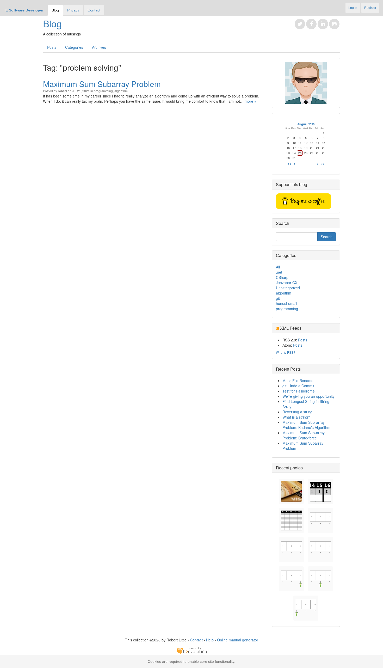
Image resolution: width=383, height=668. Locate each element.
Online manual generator (237, 639)
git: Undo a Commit (298, 385)
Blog (55, 10)
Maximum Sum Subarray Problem (102, 83)
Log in (352, 8)
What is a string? (296, 417)
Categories (74, 47)
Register (370, 8)
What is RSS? (285, 352)
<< (289, 163)
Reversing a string (297, 411)
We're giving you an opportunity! (309, 396)
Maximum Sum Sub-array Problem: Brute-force (303, 435)
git (278, 298)
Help (210, 639)
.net (279, 272)
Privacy (73, 10)
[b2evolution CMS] (191, 650)
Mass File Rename (297, 380)
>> (323, 163)
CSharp (282, 277)
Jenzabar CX (286, 282)
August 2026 (305, 124)
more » (250, 101)
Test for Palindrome (298, 391)
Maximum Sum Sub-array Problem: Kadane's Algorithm (306, 425)
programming (103, 91)
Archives (99, 47)
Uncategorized (288, 287)
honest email (286, 303)
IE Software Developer (24, 10)
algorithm (121, 91)
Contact (94, 10)
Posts (51, 47)
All (278, 266)
